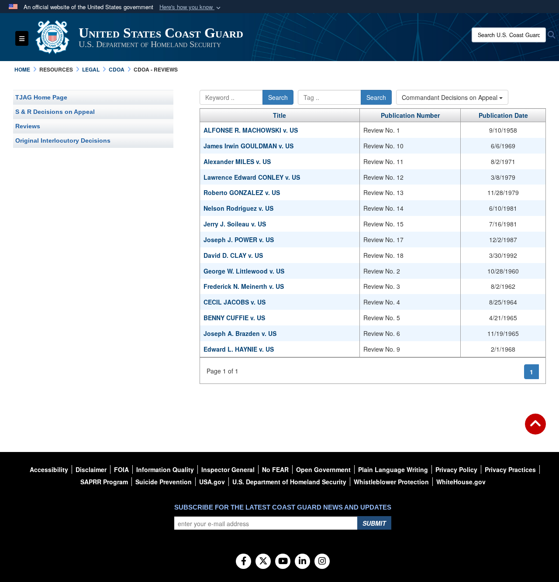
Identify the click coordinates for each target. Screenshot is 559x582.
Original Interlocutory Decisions (62, 140)
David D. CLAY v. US (233, 255)
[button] (190, 7)
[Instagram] (322, 561)
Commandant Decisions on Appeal (450, 97)
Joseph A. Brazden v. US (240, 333)
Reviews (27, 126)
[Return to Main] (535, 429)
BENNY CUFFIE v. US (234, 317)
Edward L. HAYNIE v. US (239, 349)
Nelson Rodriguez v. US (238, 208)
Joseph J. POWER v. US (239, 239)
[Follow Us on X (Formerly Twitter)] (263, 561)
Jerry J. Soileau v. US (235, 223)
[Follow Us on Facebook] (243, 561)
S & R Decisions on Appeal (55, 111)
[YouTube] (282, 561)
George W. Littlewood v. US (244, 271)
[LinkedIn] (302, 561)
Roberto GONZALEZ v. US (242, 192)
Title (279, 115)
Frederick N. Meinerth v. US (244, 286)
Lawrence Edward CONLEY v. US (252, 177)
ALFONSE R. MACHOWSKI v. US (251, 130)
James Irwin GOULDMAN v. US (248, 145)
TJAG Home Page (41, 97)
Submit (374, 523)
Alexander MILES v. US (237, 161)
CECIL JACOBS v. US (235, 302)
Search (278, 97)
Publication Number (410, 115)
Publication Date (503, 115)
